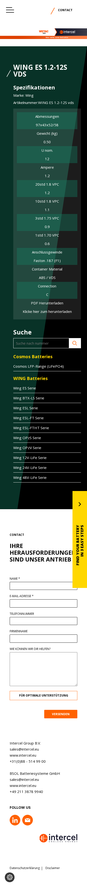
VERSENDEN (61, 714)
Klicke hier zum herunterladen (47, 311)
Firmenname (19, 631)
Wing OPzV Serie (27, 447)
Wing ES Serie (24, 388)
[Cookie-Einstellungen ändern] (9, 877)
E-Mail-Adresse (22, 596)
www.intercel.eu (23, 755)
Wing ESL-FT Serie (28, 417)
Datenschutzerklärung (25, 868)
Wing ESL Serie (25, 407)
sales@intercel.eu (24, 749)
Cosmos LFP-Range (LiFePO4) (38, 366)
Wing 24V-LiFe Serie (30, 467)
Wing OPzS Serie (27, 437)
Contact (65, 10)
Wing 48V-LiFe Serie (30, 477)
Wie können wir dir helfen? (30, 649)
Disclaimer (52, 868)
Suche (75, 343)
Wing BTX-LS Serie (28, 398)
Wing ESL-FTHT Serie (31, 427)
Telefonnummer (22, 613)
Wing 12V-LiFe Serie (30, 457)
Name (15, 578)
